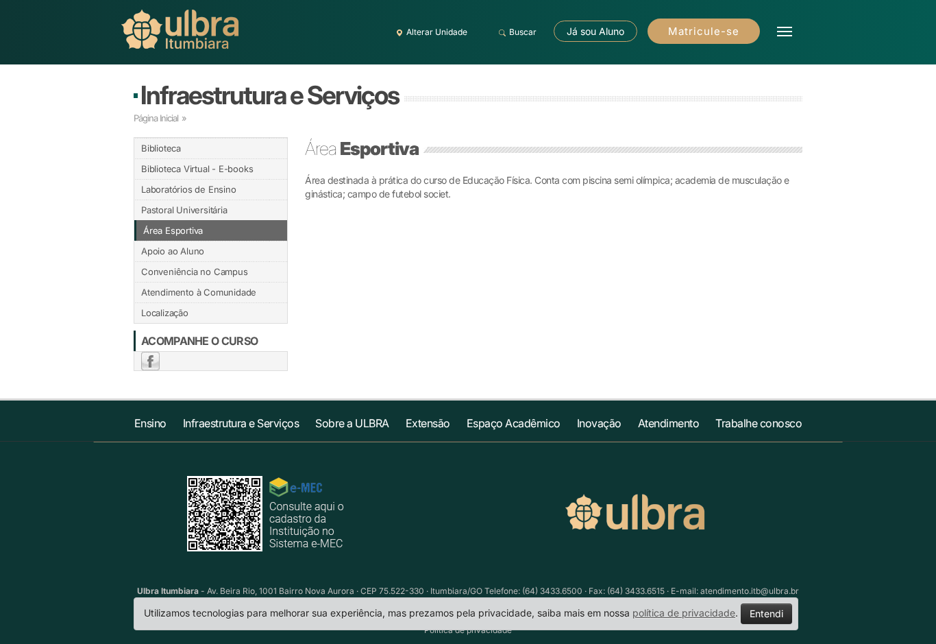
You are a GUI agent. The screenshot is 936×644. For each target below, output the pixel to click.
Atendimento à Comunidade (198, 292)
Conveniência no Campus (194, 271)
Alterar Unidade (436, 32)
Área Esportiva (173, 230)
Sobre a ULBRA (352, 423)
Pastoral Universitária (184, 209)
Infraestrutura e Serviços (269, 95)
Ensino (150, 423)
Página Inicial (156, 117)
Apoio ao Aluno (172, 251)
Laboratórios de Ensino (188, 189)
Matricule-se (703, 31)
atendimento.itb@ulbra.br (749, 591)
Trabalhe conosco (758, 423)
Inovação (599, 423)
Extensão (428, 423)
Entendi (766, 613)
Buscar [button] (523, 32)
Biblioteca (161, 148)
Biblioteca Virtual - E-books (197, 168)
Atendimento (669, 423)
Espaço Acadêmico (514, 423)
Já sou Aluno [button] (595, 31)
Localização (164, 312)
